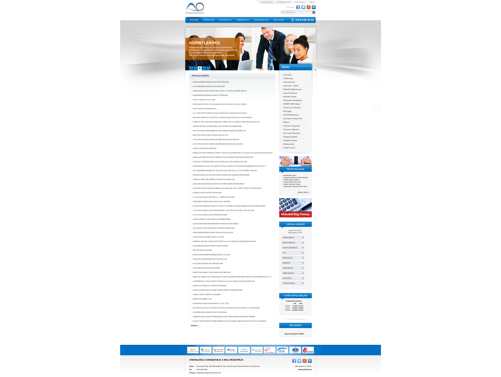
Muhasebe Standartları (292, 100)
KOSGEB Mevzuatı (291, 115)
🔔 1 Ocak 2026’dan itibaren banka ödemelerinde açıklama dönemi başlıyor (219, 113)
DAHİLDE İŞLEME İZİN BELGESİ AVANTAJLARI (209, 259)
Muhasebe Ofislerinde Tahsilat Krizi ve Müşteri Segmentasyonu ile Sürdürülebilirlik (221, 117)
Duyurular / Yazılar (291, 86)
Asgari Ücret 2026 (294, 230)
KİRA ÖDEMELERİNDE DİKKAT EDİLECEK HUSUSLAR (212, 232)
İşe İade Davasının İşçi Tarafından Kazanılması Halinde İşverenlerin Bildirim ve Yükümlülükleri (225, 308)
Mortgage (287, 111)
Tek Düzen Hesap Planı (292, 119)
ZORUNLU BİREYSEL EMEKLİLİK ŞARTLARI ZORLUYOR (213, 179)
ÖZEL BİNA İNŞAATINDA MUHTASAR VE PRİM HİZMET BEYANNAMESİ (217, 184)
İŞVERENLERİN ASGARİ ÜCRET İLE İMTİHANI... (209, 312)
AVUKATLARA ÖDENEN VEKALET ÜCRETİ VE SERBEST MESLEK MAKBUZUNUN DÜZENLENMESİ (228, 206)
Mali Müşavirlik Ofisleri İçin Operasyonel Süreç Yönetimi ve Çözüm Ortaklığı (219, 104)
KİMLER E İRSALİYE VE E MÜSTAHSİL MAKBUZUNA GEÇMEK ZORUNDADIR (220, 175)
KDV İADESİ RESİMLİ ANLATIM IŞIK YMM (207, 263)
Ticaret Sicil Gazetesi (292, 108)
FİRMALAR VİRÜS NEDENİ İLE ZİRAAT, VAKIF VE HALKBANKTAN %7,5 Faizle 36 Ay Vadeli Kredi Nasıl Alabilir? (232, 153)
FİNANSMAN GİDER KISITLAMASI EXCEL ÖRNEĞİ (210, 201)
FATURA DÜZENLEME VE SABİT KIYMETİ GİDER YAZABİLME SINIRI (216, 290)
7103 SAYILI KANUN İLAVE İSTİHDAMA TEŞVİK (209, 215)
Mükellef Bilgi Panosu (292, 89)
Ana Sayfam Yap (267, 2)
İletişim (311, 2)
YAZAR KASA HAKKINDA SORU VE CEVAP (207, 237)
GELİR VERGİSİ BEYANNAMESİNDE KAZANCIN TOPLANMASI (214, 224)
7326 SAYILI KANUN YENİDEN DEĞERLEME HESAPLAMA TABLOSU (217, 144)
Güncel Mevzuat (290, 93)
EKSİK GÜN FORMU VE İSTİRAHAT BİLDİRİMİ (208, 286)
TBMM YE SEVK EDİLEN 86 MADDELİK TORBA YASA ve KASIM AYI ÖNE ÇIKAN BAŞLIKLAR (225, 122)
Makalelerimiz (243, 20)
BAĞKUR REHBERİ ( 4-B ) (201, 299)
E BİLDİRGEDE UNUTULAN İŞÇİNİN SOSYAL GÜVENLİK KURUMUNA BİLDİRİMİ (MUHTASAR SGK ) (228, 166)
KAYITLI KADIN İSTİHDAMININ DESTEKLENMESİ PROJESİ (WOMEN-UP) (218, 131)
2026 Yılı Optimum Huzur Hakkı (203, 100)
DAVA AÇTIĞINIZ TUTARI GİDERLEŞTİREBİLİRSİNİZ (211, 219)
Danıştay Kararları (290, 137)
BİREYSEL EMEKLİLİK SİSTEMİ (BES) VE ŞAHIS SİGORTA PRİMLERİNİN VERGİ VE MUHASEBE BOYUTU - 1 (231, 277)
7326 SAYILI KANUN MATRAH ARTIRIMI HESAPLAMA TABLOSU (215, 140)
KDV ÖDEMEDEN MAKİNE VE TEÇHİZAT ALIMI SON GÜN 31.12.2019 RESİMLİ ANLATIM (224, 171)
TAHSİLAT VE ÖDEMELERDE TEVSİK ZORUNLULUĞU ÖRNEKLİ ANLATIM (219, 162)
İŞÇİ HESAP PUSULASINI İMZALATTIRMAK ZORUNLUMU (213, 228)
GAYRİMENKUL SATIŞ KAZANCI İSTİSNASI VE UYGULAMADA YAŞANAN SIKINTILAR (223, 281)
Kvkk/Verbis (279, 20)
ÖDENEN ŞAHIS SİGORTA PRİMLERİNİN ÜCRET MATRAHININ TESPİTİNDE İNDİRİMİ (223, 317)
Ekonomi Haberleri (291, 129)
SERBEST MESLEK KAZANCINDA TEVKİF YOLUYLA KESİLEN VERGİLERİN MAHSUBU (223, 241)
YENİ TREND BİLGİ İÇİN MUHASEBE (205, 268)
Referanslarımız (261, 20)
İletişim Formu (289, 148)
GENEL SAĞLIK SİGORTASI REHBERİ (206, 294)
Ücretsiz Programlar (291, 126)
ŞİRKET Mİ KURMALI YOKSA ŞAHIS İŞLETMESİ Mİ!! (210, 272)
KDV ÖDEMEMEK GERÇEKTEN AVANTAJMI (208, 86)
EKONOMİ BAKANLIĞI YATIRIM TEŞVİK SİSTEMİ (209, 246)
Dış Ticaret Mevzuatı (291, 133)
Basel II (286, 122)
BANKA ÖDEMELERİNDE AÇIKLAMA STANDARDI (210, 82)
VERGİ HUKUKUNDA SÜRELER (203, 148)
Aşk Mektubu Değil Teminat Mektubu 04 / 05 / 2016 (210, 303)
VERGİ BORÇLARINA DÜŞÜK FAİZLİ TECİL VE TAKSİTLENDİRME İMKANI (218, 91)
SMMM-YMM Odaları (291, 104)
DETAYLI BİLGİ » (303, 192)
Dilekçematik (288, 144)
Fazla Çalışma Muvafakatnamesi (203, 109)
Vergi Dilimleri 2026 (295, 233)
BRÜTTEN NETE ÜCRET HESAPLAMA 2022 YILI (209, 135)
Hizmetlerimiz (225, 20)
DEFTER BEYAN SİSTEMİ (201, 250)
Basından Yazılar (289, 97)
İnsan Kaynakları (300, 2)
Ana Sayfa (194, 20)
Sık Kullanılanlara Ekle (284, 2)
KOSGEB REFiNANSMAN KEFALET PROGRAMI (209, 95)
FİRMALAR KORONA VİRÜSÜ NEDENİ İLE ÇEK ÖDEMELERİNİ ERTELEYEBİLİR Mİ (222, 157)
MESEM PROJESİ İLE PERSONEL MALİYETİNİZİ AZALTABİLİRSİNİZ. (216, 126)
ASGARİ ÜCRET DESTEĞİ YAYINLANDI (206, 193)
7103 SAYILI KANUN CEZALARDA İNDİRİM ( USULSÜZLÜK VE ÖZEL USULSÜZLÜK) (222, 210)
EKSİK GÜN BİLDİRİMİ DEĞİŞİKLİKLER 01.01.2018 (210, 255)
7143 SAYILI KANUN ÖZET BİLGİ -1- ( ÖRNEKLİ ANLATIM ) (213, 197)
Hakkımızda (208, 20)
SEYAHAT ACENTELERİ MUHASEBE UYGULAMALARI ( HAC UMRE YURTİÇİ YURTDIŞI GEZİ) (226, 188)
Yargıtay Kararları (290, 140)
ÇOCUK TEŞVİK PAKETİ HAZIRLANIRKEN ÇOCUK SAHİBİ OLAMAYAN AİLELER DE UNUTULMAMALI (228, 321)
